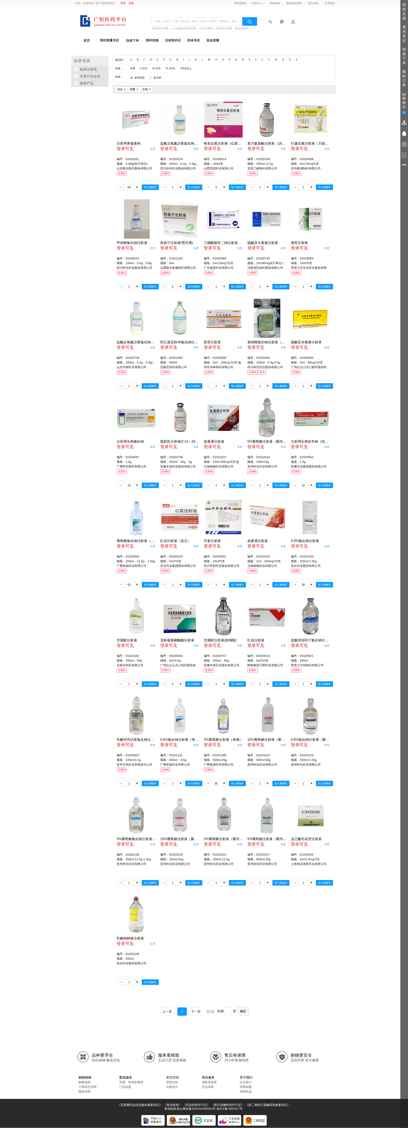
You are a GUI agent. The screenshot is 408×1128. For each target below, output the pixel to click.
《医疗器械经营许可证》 (227, 1105)
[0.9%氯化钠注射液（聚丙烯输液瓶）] (310, 715)
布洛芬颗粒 (206, 28)
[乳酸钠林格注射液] (136, 914)
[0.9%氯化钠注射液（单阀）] (180, 715)
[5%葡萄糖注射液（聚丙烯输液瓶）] (267, 417)
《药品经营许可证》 (196, 1105)
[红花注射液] (267, 616)
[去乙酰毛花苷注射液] (310, 815)
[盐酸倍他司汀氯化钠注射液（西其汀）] (310, 616)
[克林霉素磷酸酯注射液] (180, 616)
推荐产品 (87, 83)
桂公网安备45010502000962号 (196, 1108)
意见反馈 (313, 3)
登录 (123, 3)
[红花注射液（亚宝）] (180, 517)
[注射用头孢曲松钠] (136, 417)
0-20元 (143, 68)
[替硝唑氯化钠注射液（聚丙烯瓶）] (267, 318)
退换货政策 (209, 1082)
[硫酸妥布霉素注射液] (310, 318)
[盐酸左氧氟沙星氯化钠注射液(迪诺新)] (136, 318)
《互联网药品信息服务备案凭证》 (140, 1105)
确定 (243, 1011)
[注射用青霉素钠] (136, 119)
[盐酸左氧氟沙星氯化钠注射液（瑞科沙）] (180, 119)
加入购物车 (150, 187)
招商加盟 (246, 1087)
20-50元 (156, 68)
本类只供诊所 (90, 76)
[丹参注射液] (223, 517)
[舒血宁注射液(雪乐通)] (180, 219)
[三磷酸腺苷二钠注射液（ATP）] (223, 219)
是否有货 (139, 77)
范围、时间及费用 (131, 1082)
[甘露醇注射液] (136, 616)
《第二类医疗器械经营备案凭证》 (267, 1105)
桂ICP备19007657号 (229, 1108)
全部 (132, 68)
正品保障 (208, 1087)
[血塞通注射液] (223, 417)
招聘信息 (246, 1091)
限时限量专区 (109, 40)
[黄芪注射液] (310, 219)
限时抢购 (152, 40)
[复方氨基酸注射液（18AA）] (267, 119)
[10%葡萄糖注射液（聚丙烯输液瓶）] (267, 715)
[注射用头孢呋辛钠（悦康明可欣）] (310, 417)
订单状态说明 (87, 1087)
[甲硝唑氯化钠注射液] (136, 219)
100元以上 (186, 68)
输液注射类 (88, 69)
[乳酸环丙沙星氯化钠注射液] (136, 715)
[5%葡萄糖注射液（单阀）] (223, 715)
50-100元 (170, 68)
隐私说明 (85, 1091)
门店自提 (125, 1087)
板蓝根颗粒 (242, 28)
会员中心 (257, 3)
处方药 (157, 77)
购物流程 (85, 1082)
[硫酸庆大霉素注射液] (267, 219)
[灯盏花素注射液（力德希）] (310, 119)
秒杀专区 (193, 40)
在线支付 (172, 1087)
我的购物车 (240, 3)
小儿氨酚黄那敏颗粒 (183, 28)
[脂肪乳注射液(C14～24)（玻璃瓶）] (180, 417)
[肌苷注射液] (223, 318)
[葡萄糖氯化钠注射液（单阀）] (136, 517)
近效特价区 (173, 40)
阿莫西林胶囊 (160, 28)
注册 (131, 3)
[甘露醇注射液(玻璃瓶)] (223, 616)
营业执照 (170, 1108)
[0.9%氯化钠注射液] (310, 517)
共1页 (210, 1011)
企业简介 (246, 1082)
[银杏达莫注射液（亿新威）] (223, 119)
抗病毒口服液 (224, 28)
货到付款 (172, 1082)
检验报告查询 (294, 3)
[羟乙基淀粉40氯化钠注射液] (180, 318)
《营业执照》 (172, 1105)
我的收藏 (274, 3)
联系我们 (330, 3)
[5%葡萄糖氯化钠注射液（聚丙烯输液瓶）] (136, 815)
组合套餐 (213, 40)
